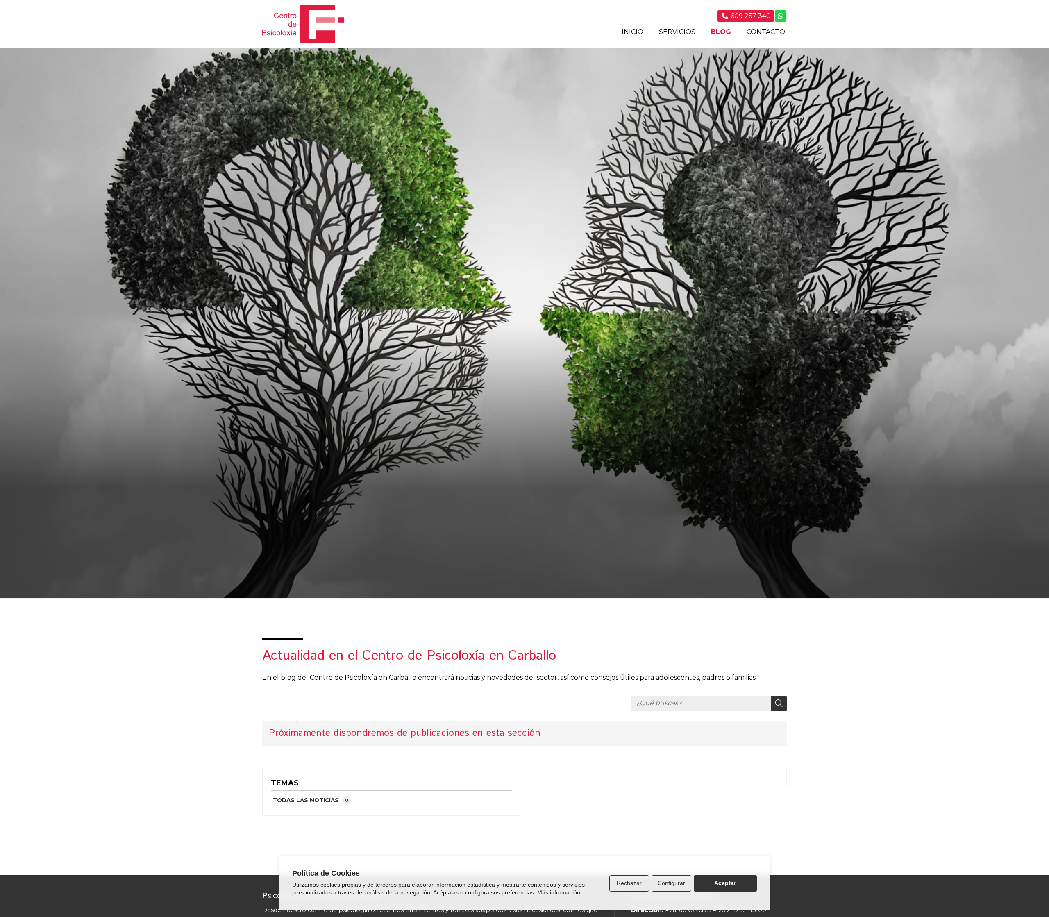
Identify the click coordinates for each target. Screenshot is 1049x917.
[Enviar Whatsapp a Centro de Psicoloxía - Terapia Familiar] (780, 16)
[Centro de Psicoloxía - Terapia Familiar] (303, 24)
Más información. (559, 892)
